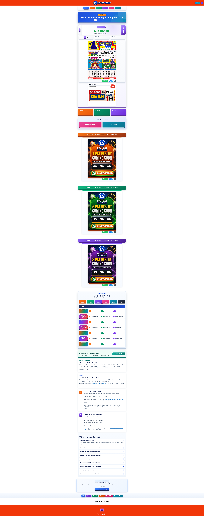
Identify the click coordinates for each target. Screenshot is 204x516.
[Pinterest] (108, 502)
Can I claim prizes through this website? (102, 470)
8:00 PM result (107, 367)
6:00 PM (98, 383)
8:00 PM (104, 383)
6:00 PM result (99, 367)
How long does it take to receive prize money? (102, 466)
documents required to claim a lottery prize (114, 399)
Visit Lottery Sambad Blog (102, 489)
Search (113, 86)
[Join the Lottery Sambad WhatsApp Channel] (102, 173)
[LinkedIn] (106, 502)
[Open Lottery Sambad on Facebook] (110, 81)
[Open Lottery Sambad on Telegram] (112, 81)
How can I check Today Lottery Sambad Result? (102, 455)
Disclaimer (102, 495)
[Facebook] (97, 502)
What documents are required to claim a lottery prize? (102, 473)
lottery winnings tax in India (104, 400)
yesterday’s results (115, 385)
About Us (89, 495)
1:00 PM (94, 383)
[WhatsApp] (96, 502)
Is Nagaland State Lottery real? (102, 440)
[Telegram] (101, 502)
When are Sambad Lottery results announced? (102, 451)
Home (83, 495)
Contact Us (95, 495)
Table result (113, 84)
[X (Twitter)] (102, 502)
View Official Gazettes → (118, 353)
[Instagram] (104, 502)
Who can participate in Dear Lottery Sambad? (102, 462)
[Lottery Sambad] (102, 3)
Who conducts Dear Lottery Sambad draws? (102, 447)
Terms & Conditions (118, 495)
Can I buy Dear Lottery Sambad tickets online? (102, 459)
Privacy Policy (109, 495)
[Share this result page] (115, 81)
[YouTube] (99, 502)
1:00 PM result (92, 367)
